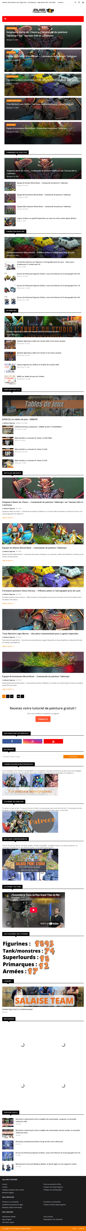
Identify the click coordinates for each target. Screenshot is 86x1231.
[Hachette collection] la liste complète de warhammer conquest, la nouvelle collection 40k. (46, 1120)
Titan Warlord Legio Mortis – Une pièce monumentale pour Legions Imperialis (40, 104)
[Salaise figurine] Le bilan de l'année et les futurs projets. (39, 353)
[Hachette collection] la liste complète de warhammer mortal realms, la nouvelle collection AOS (48, 1131)
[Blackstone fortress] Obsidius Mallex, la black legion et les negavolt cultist (46, 1164)
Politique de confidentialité (53, 1190)
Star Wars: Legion (8, 1222)
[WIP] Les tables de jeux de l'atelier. (31, 376)
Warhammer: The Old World (53, 1219)
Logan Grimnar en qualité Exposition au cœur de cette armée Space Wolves (46, 218)
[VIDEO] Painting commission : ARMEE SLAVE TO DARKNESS (38, 427)
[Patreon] (74, 741)
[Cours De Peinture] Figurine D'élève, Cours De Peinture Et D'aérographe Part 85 (48, 297)
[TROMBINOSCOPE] (43, 997)
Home (75, 1228)
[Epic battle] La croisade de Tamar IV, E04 (31, 449)
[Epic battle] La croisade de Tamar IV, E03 (31, 460)
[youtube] (83, 2)
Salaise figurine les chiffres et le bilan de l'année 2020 (38, 365)
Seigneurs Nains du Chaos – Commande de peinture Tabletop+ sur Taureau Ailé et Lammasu (36, 34)
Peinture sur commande (10, 1202)
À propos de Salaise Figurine (53, 1187)
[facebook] (75, 2)
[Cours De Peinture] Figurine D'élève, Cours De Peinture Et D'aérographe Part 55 (48, 1153)
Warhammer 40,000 (8, 1217)
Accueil (4, 1184)
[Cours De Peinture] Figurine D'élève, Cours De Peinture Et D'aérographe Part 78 (48, 286)
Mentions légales (8, 1193)
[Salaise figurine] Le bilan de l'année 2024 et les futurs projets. (33, 332)
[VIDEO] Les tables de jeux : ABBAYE (20, 419)
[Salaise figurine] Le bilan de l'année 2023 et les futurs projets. (41, 341)
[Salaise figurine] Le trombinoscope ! (17, 1009)
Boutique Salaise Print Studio (12, 1207)
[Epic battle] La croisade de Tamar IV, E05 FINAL (33, 438)
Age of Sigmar (7, 1219)
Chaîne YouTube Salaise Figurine (55, 1205)
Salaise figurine (9, 508)
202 (18, 696)
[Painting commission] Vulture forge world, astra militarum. (39, 1141)
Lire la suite (7, 518)
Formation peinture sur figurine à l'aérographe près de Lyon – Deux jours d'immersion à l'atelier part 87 (45, 263)
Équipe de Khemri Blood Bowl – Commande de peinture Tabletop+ (41, 56)
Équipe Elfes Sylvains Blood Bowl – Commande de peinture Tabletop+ (44, 206)
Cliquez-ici (43, 719)
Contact (60, 2)
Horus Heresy (48, 1217)
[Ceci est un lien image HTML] (30, 795)
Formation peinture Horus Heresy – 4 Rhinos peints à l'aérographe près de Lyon (41, 80)
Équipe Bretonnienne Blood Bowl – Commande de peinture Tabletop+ (36, 128)
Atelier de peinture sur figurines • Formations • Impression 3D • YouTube (28, 2)
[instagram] (79, 2)
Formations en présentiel (52, 1202)
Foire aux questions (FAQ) (52, 1184)
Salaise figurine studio (23, 1228)
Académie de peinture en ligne (12, 1205)
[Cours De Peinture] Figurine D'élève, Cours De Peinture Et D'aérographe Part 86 (48, 274)
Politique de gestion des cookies (13, 1190)
